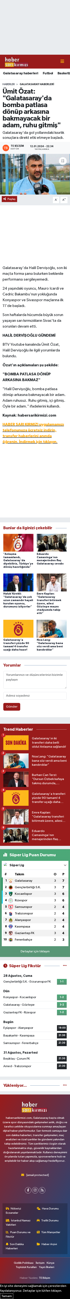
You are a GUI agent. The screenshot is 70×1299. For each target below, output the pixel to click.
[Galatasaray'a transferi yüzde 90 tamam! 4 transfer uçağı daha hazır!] (18, 628)
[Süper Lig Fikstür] (65, 966)
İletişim (40, 1262)
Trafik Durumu (50, 1220)
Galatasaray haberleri (20, 73)
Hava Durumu (50, 1208)
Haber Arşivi (49, 1244)
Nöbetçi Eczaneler (13, 1210)
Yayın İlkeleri (46, 1267)
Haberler (9, 84)
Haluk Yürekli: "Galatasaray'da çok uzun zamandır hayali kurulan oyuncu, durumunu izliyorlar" (18, 600)
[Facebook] (28, 1190)
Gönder (12, 706)
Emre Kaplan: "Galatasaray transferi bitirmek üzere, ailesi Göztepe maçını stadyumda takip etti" (49, 603)
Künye (50, 1262)
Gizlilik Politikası (23, 1262)
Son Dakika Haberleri (15, 1246)
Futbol (48, 73)
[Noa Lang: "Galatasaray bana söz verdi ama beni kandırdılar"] (52, 628)
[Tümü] (65, 1085)
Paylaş (12, 199)
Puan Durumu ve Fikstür (18, 1234)
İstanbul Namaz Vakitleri (18, 1222)
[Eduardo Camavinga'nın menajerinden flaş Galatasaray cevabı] (52, 542)
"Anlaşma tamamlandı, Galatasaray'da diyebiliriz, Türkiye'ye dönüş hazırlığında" (18, 560)
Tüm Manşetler (50, 1232)
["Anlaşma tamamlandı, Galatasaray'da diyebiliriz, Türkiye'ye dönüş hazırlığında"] (18, 542)
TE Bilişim (44, 1277)
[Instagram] (35, 1190)
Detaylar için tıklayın (35, 951)
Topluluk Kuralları (26, 1267)
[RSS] (42, 1190)
